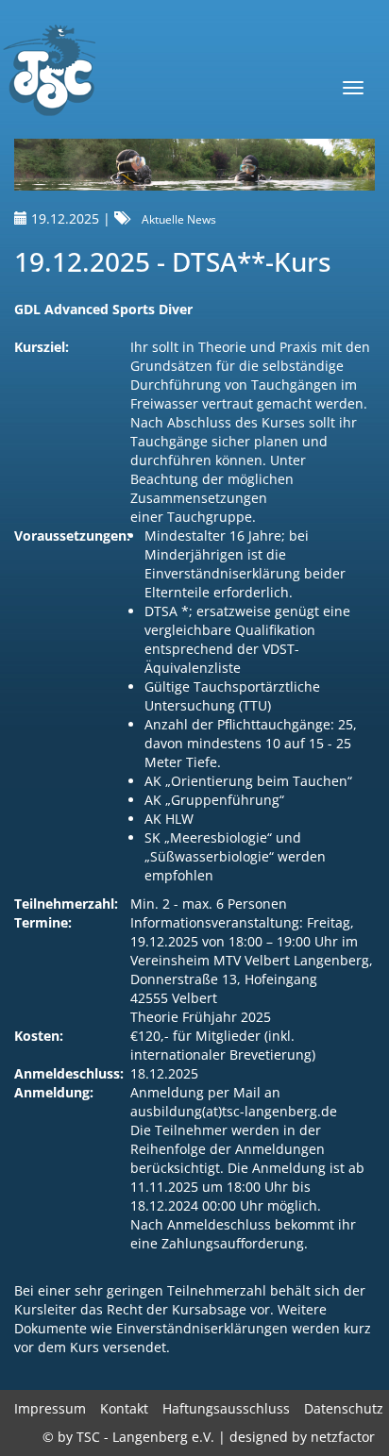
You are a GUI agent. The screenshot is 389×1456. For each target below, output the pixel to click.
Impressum (50, 1408)
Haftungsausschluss (226, 1408)
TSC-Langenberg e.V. (48, 72)
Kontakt (124, 1408)
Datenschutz (343, 1408)
